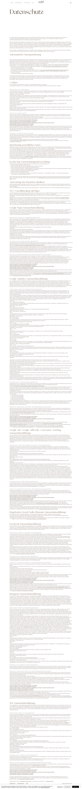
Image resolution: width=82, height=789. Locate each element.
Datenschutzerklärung (45, 787)
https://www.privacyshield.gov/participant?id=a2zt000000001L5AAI (49, 273)
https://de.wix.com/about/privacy (26, 779)
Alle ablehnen (67, 786)
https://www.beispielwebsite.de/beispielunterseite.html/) (55, 66)
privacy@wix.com (36, 765)
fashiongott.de (50, 781)
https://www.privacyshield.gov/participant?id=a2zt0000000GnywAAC (52, 587)
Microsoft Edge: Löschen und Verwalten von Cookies (21, 125)
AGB (27, 783)
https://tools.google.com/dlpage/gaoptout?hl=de (23, 411)
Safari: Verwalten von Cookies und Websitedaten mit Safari (23, 121)
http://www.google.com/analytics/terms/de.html (23, 426)
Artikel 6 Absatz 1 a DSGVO (31, 156)
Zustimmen (75, 786)
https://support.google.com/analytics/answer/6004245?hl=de (49, 426)
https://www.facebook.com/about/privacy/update (22, 590)
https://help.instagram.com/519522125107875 (36, 518)
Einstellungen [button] (60, 786)
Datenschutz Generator (26, 781)
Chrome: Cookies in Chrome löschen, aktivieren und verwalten (23, 120)
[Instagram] (71, 3)
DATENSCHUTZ (20, 783)
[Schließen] (80, 787)
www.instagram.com (27, 626)
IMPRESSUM (12, 783)
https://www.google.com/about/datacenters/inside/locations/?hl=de (29, 245)
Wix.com (66, 722)
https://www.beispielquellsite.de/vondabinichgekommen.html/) (54, 70)
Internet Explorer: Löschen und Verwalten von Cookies (22, 123)
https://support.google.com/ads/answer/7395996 (47, 503)
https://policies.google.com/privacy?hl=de (21, 275)
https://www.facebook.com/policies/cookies (25, 553)
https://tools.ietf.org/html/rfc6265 (18, 140)
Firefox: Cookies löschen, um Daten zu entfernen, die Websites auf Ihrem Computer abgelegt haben (32, 122)
